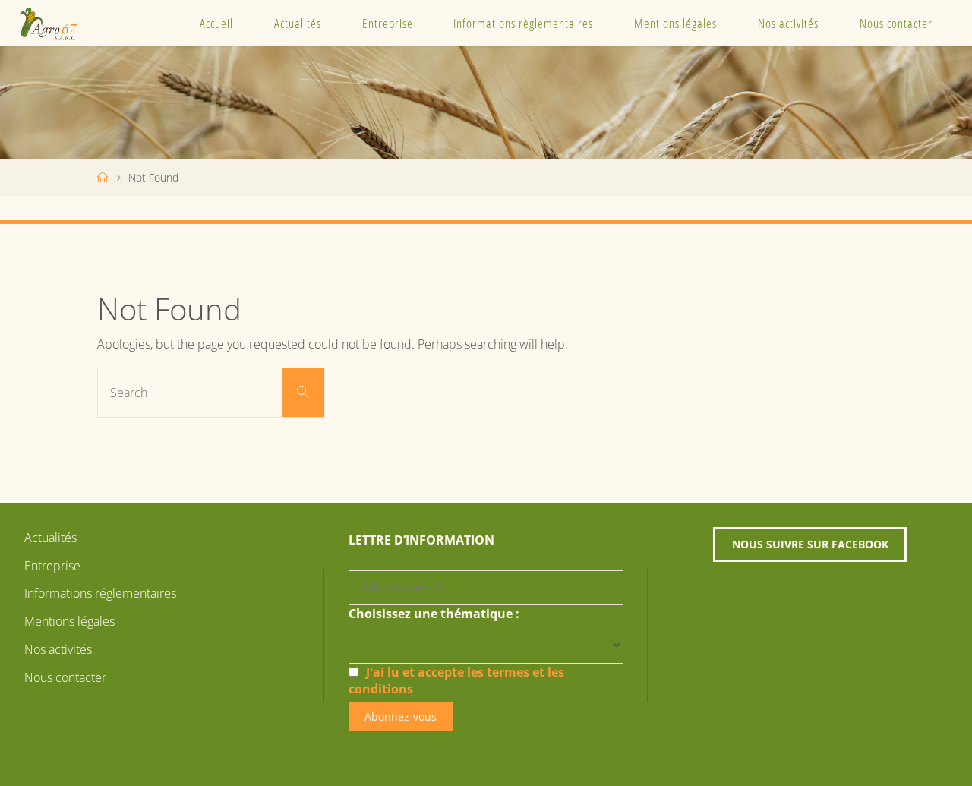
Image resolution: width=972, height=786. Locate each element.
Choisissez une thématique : (434, 613)
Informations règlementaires (523, 23)
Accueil (216, 23)
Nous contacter (896, 23)
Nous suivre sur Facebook (810, 544)
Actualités (297, 23)
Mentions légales (675, 23)
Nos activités (788, 23)
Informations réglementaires (100, 593)
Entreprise (387, 23)
